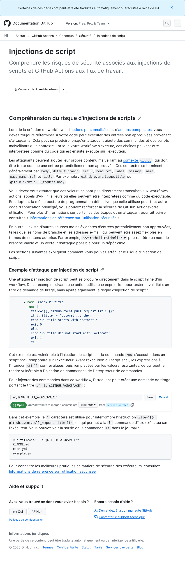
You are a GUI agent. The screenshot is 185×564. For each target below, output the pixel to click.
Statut (86, 547)
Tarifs (98, 547)
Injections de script (111, 36)
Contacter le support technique (122, 517)
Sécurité (85, 36)
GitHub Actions (43, 36)
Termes (47, 547)
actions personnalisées (90, 129)
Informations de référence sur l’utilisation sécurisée (73, 218)
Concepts (66, 36)
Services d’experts (119, 547)
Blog (140, 547)
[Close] (172, 7)
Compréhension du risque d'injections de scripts (72, 118)
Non (39, 511)
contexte (137, 160)
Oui (20, 511)
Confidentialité (67, 547)
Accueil (21, 36)
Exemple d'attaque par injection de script (54, 270)
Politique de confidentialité (26, 519)
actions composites (135, 129)
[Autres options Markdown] (63, 89)
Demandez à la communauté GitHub (125, 510)
